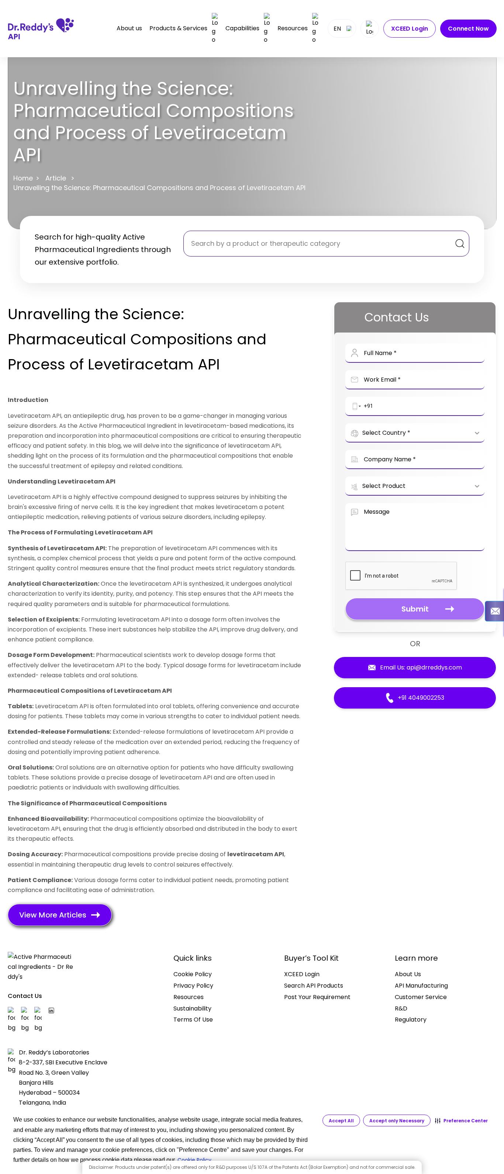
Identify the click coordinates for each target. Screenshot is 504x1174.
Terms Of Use (193, 1019)
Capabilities (242, 28)
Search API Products (313, 985)
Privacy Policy (193, 985)
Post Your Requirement (317, 997)
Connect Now (468, 28)
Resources (292, 28)
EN (337, 28)
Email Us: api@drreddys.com (421, 667)
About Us (408, 974)
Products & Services (178, 28)
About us (129, 28)
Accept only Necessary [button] (396, 1121)
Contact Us (25, 996)
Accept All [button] (341, 1121)
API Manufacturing (421, 985)
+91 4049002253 (421, 697)
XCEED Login (409, 28)
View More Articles (52, 915)
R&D (401, 1008)
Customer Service (421, 997)
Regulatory (411, 1019)
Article (55, 178)
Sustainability (192, 1008)
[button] (461, 1120)
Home (23, 178)
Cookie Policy (192, 974)
